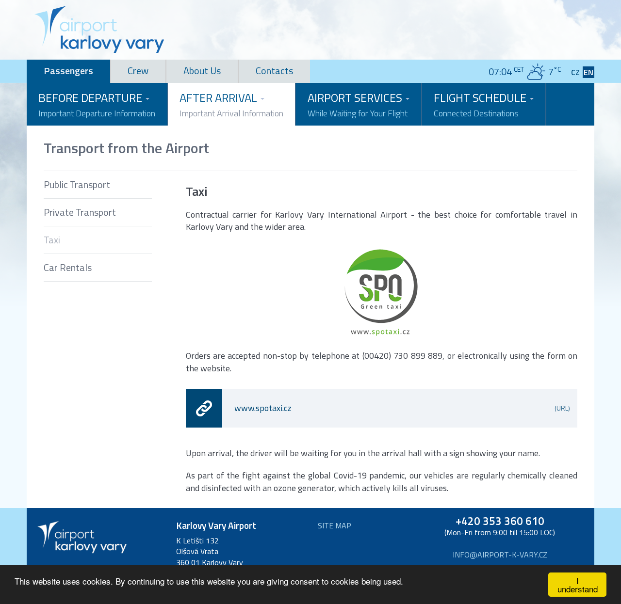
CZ (575, 72)
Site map (334, 525)
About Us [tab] (202, 70)
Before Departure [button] (96, 104)
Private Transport (80, 212)
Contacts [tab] (274, 70)
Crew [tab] (138, 70)
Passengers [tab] (68, 70)
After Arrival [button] (231, 104)
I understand (577, 584)
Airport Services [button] (358, 104)
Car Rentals (68, 267)
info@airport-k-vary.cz (500, 554)
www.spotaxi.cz (402, 407)
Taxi (52, 239)
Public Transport (77, 184)
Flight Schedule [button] (481, 104)
